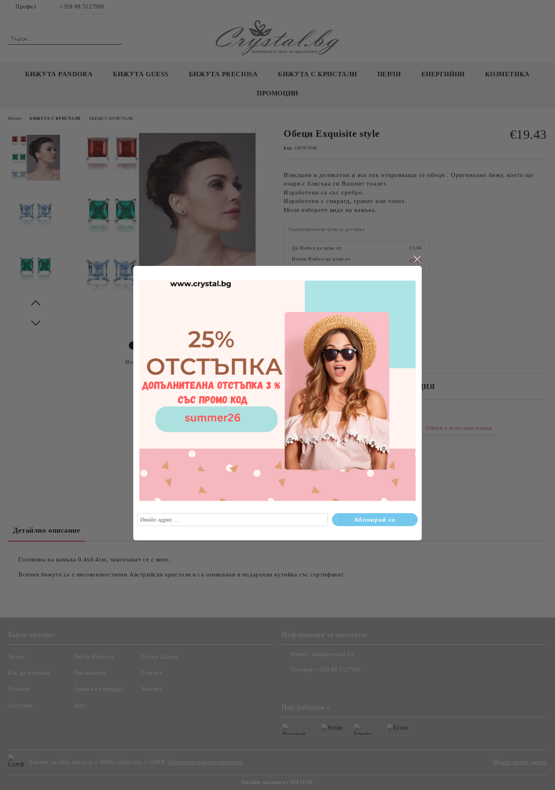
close (417, 259)
